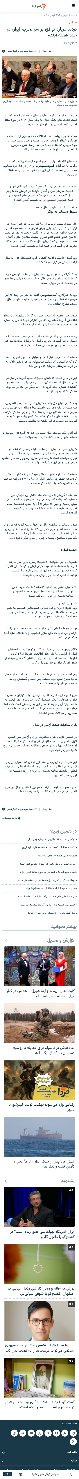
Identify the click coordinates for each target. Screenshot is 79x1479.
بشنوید (68, 1181)
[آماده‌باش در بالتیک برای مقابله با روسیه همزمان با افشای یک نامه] (39, 1023)
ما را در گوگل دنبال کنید (45, 1474)
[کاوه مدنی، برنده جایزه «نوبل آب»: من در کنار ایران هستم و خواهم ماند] (39, 966)
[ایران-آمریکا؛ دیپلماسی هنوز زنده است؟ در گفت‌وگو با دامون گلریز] (39, 1207)
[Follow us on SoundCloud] (22, 1433)
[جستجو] (70, 1474)
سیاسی (72, 22)
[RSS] (64, 1433)
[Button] (47, 51)
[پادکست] (20, 1474)
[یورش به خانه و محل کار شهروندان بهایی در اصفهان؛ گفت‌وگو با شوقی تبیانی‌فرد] (39, 1264)
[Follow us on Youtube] (31, 1433)
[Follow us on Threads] (73, 1441)
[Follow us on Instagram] (14, 1433)
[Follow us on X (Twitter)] (39, 1433)
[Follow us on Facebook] (56, 1433)
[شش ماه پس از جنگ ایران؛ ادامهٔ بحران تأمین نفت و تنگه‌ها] (39, 1137)
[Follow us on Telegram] (47, 1433)
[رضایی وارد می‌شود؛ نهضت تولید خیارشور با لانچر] (39, 1080)
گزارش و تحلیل (61, 940)
